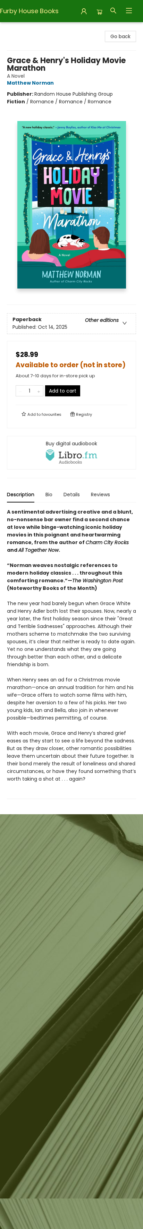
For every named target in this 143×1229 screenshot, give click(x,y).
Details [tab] (72, 494)
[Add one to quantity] (38, 391)
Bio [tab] (48, 494)
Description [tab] (20, 494)
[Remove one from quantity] (20, 391)
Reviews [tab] (100, 494)
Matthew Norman (30, 82)
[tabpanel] (71, 653)
